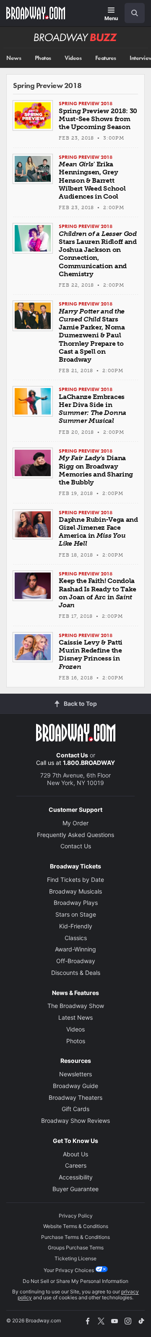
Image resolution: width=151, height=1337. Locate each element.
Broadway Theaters (75, 1097)
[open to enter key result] (135, 13)
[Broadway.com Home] (35, 13)
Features (105, 58)
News (13, 58)
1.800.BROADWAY (89, 762)
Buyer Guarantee (75, 1188)
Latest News (75, 1017)
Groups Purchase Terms (76, 1247)
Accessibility (76, 1177)
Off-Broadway (75, 960)
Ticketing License (75, 1258)
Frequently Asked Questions (75, 834)
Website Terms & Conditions (75, 1226)
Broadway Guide (75, 1085)
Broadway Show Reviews (75, 1120)
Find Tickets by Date (75, 879)
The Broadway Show (75, 1005)
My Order (75, 823)
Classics (76, 937)
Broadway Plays (76, 902)
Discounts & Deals (75, 972)
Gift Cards (75, 1108)
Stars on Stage (75, 914)
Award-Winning (75, 949)
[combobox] (131, 13)
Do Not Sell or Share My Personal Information (75, 1281)
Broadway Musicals (75, 891)
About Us (75, 1154)
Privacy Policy (76, 1216)
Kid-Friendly (75, 926)
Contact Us (72, 755)
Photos (43, 58)
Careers (75, 1165)
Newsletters (75, 1074)
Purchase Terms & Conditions (75, 1237)
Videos (73, 58)
